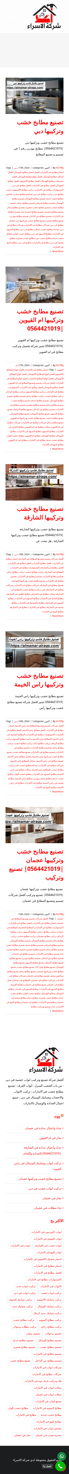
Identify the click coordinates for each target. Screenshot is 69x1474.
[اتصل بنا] (60, 1466)
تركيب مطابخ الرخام (15, 391)
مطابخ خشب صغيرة (25, 238)
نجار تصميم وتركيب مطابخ (43, 1006)
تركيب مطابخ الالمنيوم (23, 189)
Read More (57, 251)
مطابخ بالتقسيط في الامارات (31, 602)
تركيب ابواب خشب (51, 1293)
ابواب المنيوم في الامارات (47, 1238)
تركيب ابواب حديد (26, 1286)
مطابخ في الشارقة (18, 607)
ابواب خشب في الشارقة (48, 1245)
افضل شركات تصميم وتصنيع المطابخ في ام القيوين (32, 382)
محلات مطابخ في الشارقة (43, 593)
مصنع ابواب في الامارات (48, 1401)
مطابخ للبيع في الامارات (52, 444)
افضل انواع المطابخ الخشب (41, 378)
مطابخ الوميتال (48, 435)
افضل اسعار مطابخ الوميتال (26, 172)
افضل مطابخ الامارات (42, 563)
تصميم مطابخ (20, 396)
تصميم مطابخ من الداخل (41, 216)
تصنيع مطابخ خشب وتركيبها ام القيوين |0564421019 (40, 319)
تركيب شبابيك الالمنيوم (49, 1299)
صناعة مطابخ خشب (50, 229)
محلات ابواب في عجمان (48, 1394)
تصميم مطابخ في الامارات (43, 752)
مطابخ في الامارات (40, 242)
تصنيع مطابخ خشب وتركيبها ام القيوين (27, 418)
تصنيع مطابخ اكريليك (22, 409)
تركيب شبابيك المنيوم (20, 1299)
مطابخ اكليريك (17, 984)
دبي (15, 167)
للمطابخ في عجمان (21, 980)
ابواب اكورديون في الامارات (46, 1232)
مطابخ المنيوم (48, 431)
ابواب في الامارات (20, 1245)
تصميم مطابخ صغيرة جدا (32, 211)
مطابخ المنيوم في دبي (41, 233)
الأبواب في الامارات (50, 1286)
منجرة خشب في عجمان (48, 1435)
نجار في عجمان (52, 1198)
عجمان (60, 918)
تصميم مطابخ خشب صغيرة (38, 207)
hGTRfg (59, 167)
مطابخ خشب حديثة (54, 440)
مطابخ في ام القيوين (17, 440)
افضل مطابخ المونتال (53, 387)
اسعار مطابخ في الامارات (51, 172)
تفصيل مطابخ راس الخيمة (19, 756)
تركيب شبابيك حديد (22, 1306)
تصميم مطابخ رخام (16, 207)
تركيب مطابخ (50, 931)
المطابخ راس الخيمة (42, 738)
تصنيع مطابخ (15, 958)
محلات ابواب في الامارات (47, 1387)
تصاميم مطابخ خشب (22, 194)
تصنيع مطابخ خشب (54, 220)
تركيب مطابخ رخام (35, 396)
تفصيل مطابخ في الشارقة (51, 585)
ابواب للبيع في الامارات (49, 1252)
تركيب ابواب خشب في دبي (45, 1188)
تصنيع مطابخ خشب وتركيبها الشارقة (28, 580)
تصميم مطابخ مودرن (19, 216)
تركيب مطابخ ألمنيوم (35, 391)
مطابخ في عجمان (30, 1002)
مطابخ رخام (32, 997)
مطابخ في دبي (24, 242)
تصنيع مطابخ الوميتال (19, 413)
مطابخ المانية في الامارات (51, 598)
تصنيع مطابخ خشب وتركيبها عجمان (40, 1179)
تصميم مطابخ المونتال (35, 198)
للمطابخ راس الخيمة (41, 769)
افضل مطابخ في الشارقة (52, 567)
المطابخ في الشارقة (54, 571)
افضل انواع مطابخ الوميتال (30, 176)
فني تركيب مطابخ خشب (34, 589)
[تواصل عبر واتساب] (61, 1456)
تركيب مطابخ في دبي (43, 194)
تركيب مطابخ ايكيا (42, 743)
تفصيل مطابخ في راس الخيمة (49, 760)
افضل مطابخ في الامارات (43, 185)
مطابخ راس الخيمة (23, 778)
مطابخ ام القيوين (32, 435)
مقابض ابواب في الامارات (47, 1428)
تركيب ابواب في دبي (25, 1293)
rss (57, 1116)
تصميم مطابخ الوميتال (20, 940)
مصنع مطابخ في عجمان (35, 984)
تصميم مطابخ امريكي (45, 202)
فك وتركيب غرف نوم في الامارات (43, 1381)
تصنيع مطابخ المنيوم (35, 962)
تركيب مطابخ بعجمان (46, 936)
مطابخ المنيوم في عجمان (26, 988)
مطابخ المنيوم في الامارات (29, 431)
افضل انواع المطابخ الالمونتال (41, 374)
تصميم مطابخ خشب (21, 400)
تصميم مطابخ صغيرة (54, 211)
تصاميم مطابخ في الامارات (30, 576)
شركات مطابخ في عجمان (43, 980)
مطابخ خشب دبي (44, 238)
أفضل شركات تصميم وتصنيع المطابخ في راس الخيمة (39, 725)
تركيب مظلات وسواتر (24, 1326)
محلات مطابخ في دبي (30, 229)
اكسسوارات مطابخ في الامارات (49, 189)
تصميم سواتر (33, 1333)
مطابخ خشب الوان (21, 233)
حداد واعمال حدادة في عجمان (43, 1128)
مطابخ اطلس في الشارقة (18, 593)
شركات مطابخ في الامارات (37, 224)
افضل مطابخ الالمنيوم (30, 180)
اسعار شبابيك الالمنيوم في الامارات (42, 1259)
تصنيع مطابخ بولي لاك (45, 966)
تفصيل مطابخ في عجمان (38, 975)
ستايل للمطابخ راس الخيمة (22, 760)
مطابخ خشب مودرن (42, 778)
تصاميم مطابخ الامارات (53, 576)
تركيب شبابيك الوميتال (49, 1306)
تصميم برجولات (53, 1333)
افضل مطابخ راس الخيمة (33, 730)
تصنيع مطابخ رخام (55, 422)
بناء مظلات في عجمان (47, 1208)
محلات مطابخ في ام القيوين (37, 426)
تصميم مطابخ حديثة (26, 202)
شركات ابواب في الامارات (47, 1367)
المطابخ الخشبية (26, 927)
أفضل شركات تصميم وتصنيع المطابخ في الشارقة (41, 558)
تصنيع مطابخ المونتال (40, 413)
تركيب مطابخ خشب (54, 396)
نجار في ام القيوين (50, 1138)
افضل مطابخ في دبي (21, 185)
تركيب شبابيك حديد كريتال (47, 1313)
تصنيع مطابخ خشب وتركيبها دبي (30, 220)
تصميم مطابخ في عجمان (23, 953)
